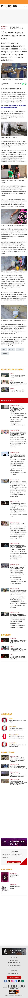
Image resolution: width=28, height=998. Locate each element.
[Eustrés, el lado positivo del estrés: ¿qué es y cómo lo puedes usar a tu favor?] (5, 574)
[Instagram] (12, 981)
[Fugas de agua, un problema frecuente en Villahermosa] (5, 389)
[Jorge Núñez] (4, 728)
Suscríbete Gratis (14, 862)
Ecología (4, 353)
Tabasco (11, 349)
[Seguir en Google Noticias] (25, 83)
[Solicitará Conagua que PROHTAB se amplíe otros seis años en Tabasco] (5, 383)
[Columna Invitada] (4, 736)
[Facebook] (5, 981)
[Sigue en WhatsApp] (22, 83)
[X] (9, 981)
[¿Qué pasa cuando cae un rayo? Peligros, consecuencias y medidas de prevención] (5, 774)
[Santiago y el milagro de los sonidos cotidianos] (5, 531)
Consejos (20, 349)
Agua (3, 349)
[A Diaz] (4, 720)
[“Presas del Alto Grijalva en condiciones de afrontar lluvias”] (5, 375)
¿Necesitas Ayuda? (14, 977)
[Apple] (19, 981)
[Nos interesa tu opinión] (14, 951)
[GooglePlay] (22, 981)
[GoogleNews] (15, 981)
